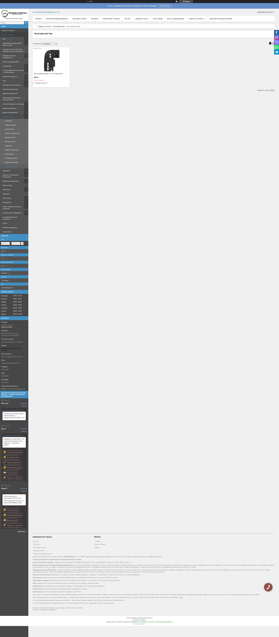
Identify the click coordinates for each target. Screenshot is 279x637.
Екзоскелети (7, 232)
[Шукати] (26, 22)
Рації (4, 81)
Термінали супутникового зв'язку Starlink (12, 99)
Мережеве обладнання (11, 181)
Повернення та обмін (111, 19)
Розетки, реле (9, 154)
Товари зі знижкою (7, 30)
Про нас (127, 19)
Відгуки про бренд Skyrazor (221, 19)
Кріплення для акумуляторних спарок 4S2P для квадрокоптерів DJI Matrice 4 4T (14, 415)
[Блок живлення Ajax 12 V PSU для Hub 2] (51, 60)
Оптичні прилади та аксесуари (13, 104)
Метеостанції (7, 185)
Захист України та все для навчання (12, 208)
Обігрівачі (6, 194)
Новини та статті (141, 19)
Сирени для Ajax (10, 125)
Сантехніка (7, 190)
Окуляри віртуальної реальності (10, 218)
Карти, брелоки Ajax (11, 162)
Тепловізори (7, 66)
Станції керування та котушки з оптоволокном (13, 71)
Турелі (5, 223)
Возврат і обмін (38, 551)
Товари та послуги (196, 19)
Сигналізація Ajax (9, 117)
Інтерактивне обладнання (12, 213)
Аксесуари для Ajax (11, 166)
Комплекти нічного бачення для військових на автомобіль (13, 50)
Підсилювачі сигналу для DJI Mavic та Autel (12, 44)
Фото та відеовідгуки (175, 19)
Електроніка (7, 202)
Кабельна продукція (10, 227)
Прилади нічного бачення (12, 85)
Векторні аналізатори (10, 89)
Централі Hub (9, 129)
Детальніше (165, 6)
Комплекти (8, 121)
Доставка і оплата (80, 19)
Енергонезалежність (10, 76)
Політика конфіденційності (57, 19)
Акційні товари (100, 544)
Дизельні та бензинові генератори (11, 176)
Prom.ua (149, 618)
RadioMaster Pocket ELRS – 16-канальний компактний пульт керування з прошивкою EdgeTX (14, 442)
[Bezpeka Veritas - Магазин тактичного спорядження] (14, 14)
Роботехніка (7, 198)
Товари (97, 541)
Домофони (6, 171)
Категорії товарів (7, 35)
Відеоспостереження (10, 112)
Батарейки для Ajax (11, 158)
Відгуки (97, 547)
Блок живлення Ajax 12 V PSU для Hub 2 (48, 74)
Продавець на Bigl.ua (139, 620)
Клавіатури (8, 146)
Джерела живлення (9, 108)
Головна (38, 19)
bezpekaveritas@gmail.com (10, 363)
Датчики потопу (10, 142)
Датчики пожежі (10, 137)
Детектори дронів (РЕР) (11, 62)
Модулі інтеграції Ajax (12, 150)
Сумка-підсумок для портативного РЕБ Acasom (12, 497)
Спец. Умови (157, 19)
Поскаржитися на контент (147, 622)
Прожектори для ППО (10, 93)
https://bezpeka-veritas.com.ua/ (12, 357)
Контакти (94, 19)
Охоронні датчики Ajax (12, 133)
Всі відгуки (21, 531)
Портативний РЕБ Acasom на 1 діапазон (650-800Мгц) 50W (14, 502)
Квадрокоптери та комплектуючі (9, 57)
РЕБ (4, 39)
